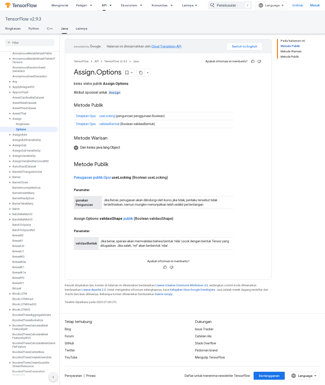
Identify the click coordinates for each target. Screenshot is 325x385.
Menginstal (60, 5)
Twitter (70, 350)
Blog (68, 329)
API (104, 5)
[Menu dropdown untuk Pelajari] (92, 5)
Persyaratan (73, 375)
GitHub (297, 5)
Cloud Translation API (166, 46)
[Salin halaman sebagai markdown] (141, 72)
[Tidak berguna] (259, 61)
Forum (69, 336)
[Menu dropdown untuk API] (112, 5)
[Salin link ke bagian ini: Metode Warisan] (111, 138)
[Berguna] (252, 61)
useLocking (107, 116)
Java (64, 28)
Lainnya (187, 5)
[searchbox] (29, 42)
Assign (114, 92)
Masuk (315, 5)
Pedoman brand (206, 350)
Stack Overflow (205, 343)
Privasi (91, 375)
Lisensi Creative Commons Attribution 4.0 (181, 285)
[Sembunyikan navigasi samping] (53, 377)
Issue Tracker (204, 329)
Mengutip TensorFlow (210, 357)
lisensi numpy (163, 294)
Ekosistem (129, 5)
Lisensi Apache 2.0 (94, 289)
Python (34, 28)
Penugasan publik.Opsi (92, 177)
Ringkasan (13, 28)
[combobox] (230, 5)
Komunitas (160, 5)
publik (128, 218)
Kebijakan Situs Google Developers (192, 289)
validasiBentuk (109, 124)
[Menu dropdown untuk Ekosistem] (142, 5)
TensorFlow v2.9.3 (23, 19)
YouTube (71, 357)
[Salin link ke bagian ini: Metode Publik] (107, 105)
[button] (29, 60)
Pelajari (81, 5)
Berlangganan (269, 376)
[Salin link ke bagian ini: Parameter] (94, 190)
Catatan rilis (203, 336)
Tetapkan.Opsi (86, 116)
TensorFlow (81, 61)
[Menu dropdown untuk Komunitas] (173, 5)
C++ (50, 28)
